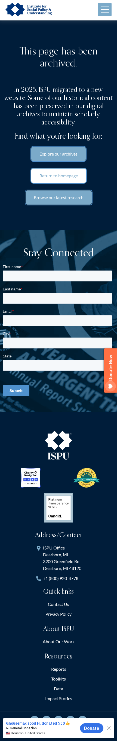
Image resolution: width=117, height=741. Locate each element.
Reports (58, 669)
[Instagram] (70, 721)
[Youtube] (82, 721)
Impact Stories (58, 698)
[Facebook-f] (46, 721)
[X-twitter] (34, 721)
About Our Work (59, 641)
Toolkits (58, 678)
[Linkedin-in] (58, 721)
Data (58, 688)
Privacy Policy (58, 614)
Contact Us (58, 604)
